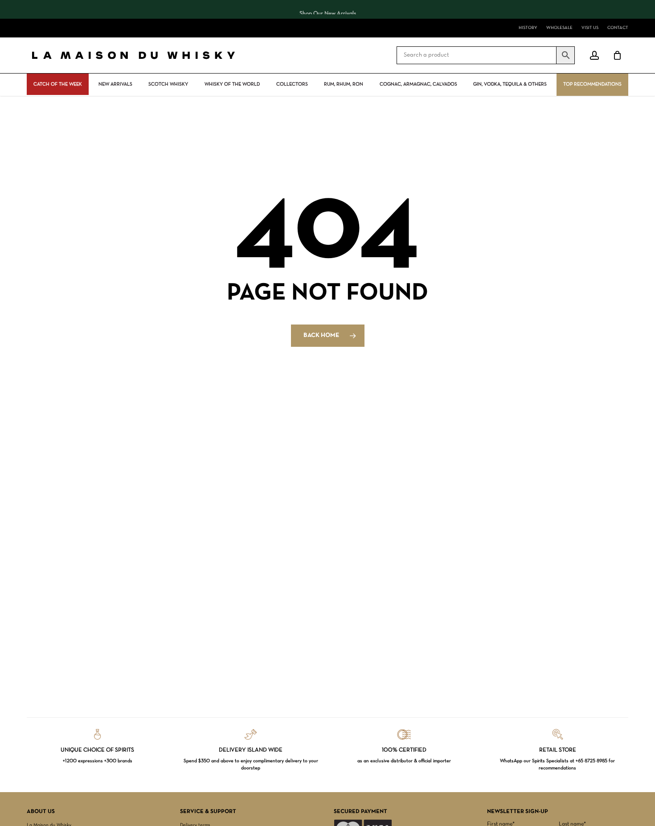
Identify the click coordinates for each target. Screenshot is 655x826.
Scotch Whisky (168, 84)
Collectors (292, 84)
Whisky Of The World (232, 84)
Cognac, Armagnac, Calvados (418, 84)
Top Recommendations (592, 84)
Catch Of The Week (57, 84)
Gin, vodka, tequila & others (510, 84)
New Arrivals (115, 84)
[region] (327, 9)
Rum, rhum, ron (343, 84)
